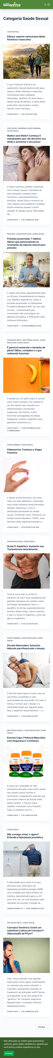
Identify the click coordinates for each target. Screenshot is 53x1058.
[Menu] (48, 4)
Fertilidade (12, 128)
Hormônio (22, 128)
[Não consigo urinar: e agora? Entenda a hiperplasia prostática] (26, 859)
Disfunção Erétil (14, 340)
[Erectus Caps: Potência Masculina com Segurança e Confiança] (26, 762)
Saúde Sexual (13, 32)
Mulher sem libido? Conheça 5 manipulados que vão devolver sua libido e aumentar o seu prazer (26, 138)
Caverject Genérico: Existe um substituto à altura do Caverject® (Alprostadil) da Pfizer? (25, 930)
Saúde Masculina (24, 234)
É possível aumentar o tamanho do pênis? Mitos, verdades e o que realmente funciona (26, 350)
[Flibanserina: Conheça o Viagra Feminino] (26, 474)
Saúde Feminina (34, 128)
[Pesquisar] (45, 4)
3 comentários (13, 431)
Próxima (41, 1027)
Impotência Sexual (31, 340)
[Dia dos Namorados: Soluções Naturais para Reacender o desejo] (26, 670)
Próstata (11, 234)
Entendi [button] (8, 1053)
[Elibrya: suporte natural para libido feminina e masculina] (26, 61)
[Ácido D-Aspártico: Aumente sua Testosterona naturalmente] (26, 571)
